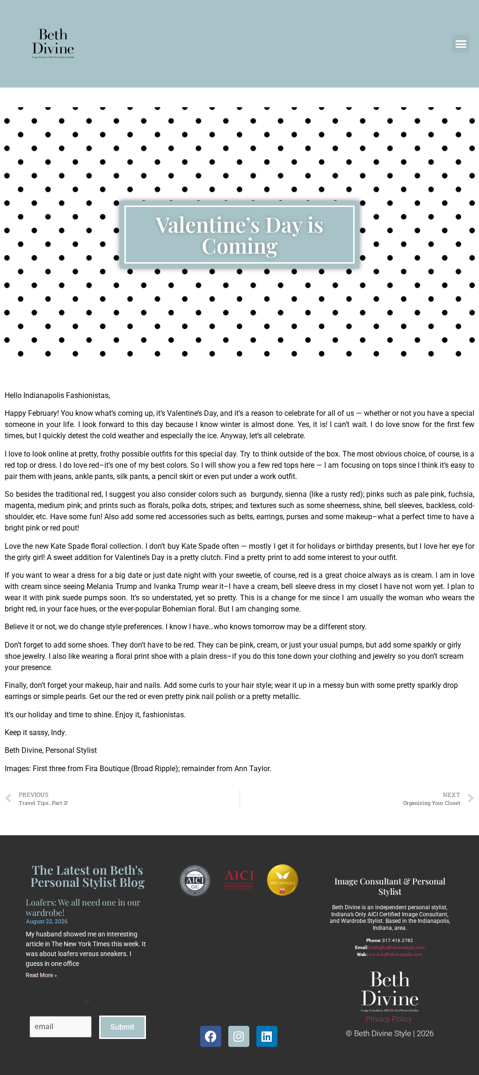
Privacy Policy (389, 1019)
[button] (461, 44)
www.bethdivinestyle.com (395, 954)
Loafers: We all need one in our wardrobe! (83, 907)
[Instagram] (238, 1036)
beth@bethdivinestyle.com (397, 947)
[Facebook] (210, 1036)
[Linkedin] (266, 1036)
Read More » (41, 975)
